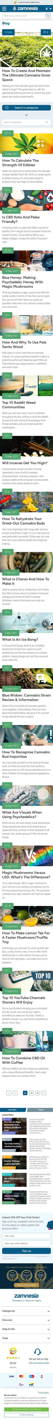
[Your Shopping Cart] (50, 8)
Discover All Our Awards (26, 1285)
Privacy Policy (41, 1256)
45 (31, 1093)
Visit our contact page (39, 1362)
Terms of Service (7, 1259)
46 (37, 1093)
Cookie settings (26, 1415)
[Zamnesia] (25, 8)
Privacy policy (43, 1392)
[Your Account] (47, 8)
